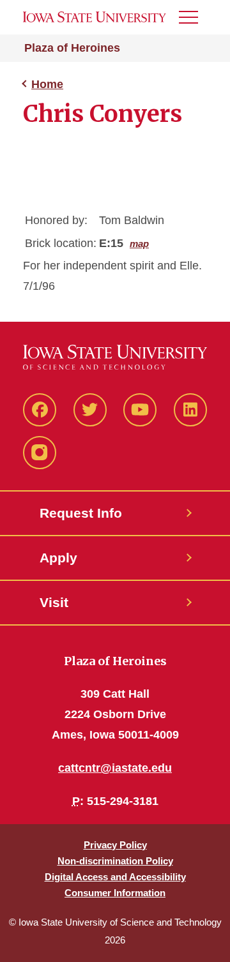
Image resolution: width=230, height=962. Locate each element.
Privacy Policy (115, 844)
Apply (58, 557)
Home (47, 84)
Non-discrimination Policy (115, 860)
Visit (54, 602)
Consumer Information (115, 892)
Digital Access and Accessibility (115, 876)
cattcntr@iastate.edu (115, 768)
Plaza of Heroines (72, 47)
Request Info (81, 513)
